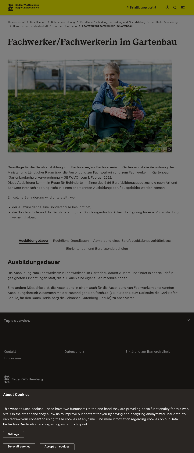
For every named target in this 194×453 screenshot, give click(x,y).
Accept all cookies (57, 446)
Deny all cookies (19, 446)
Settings (13, 434)
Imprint (81, 424)
